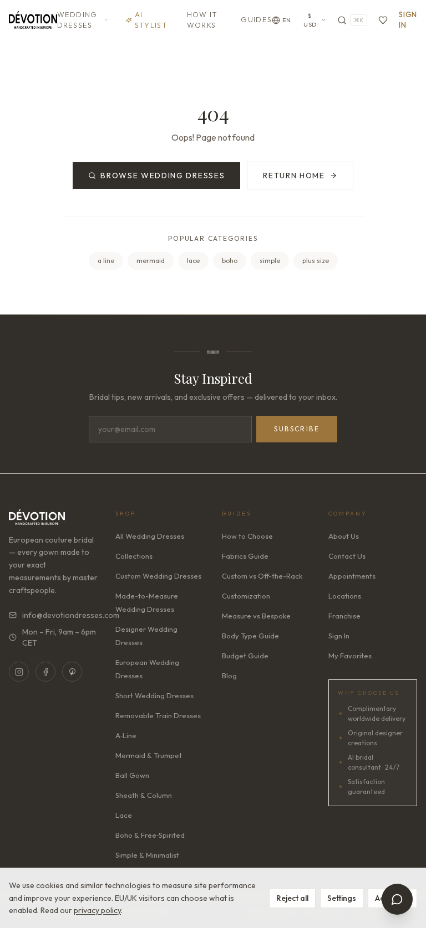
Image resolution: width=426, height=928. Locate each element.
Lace (123, 815)
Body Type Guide (250, 635)
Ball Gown (132, 775)
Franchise (344, 615)
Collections (134, 555)
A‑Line (125, 735)
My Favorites (350, 655)
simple (270, 260)
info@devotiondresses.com (60, 615)
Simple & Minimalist (147, 854)
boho (229, 260)
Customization (246, 595)
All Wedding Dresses (149, 536)
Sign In (408, 20)
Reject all (292, 898)
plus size (315, 260)
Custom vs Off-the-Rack (262, 575)
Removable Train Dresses (158, 715)
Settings (341, 898)
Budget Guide (245, 655)
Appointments (352, 575)
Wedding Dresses (77, 20)
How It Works (202, 20)
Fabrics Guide (245, 555)
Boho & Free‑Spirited (150, 835)
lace (193, 260)
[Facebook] (45, 672)
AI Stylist (151, 20)
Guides (256, 19)
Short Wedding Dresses (154, 695)
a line (106, 260)
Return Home (293, 176)
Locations (344, 595)
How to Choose (247, 536)
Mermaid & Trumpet (148, 755)
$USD (310, 20)
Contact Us (347, 555)
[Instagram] (19, 672)
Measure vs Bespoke (256, 615)
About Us (343, 536)
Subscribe (297, 429)
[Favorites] (383, 20)
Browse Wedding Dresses (162, 176)
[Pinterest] (72, 672)
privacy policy (97, 910)
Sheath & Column (143, 795)
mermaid (150, 260)
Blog (229, 675)
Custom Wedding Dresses (158, 575)
